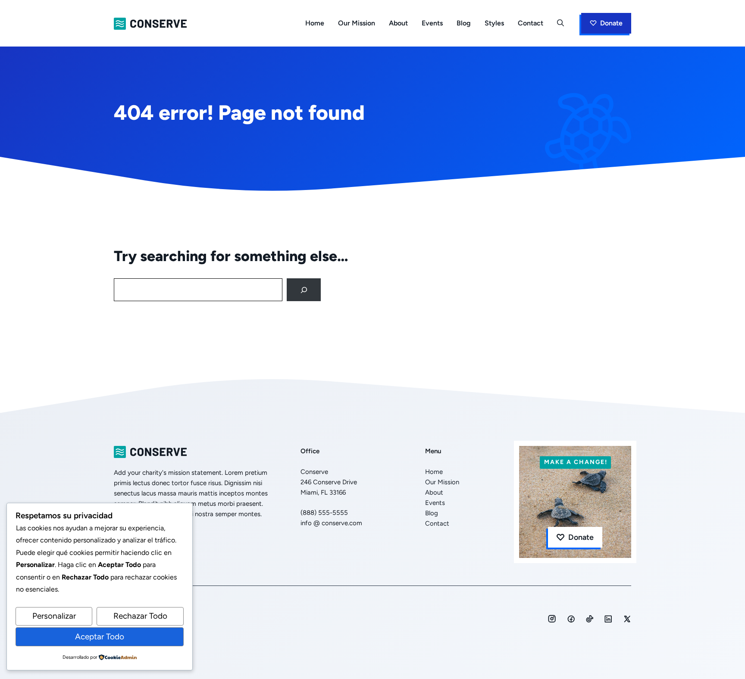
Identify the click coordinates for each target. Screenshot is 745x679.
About (398, 23)
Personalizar (54, 616)
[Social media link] (552, 618)
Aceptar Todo (99, 637)
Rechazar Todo (140, 616)
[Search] (304, 289)
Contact (530, 23)
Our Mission (356, 23)
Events (432, 23)
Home (314, 23)
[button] (560, 23)
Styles (494, 23)
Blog (464, 23)
